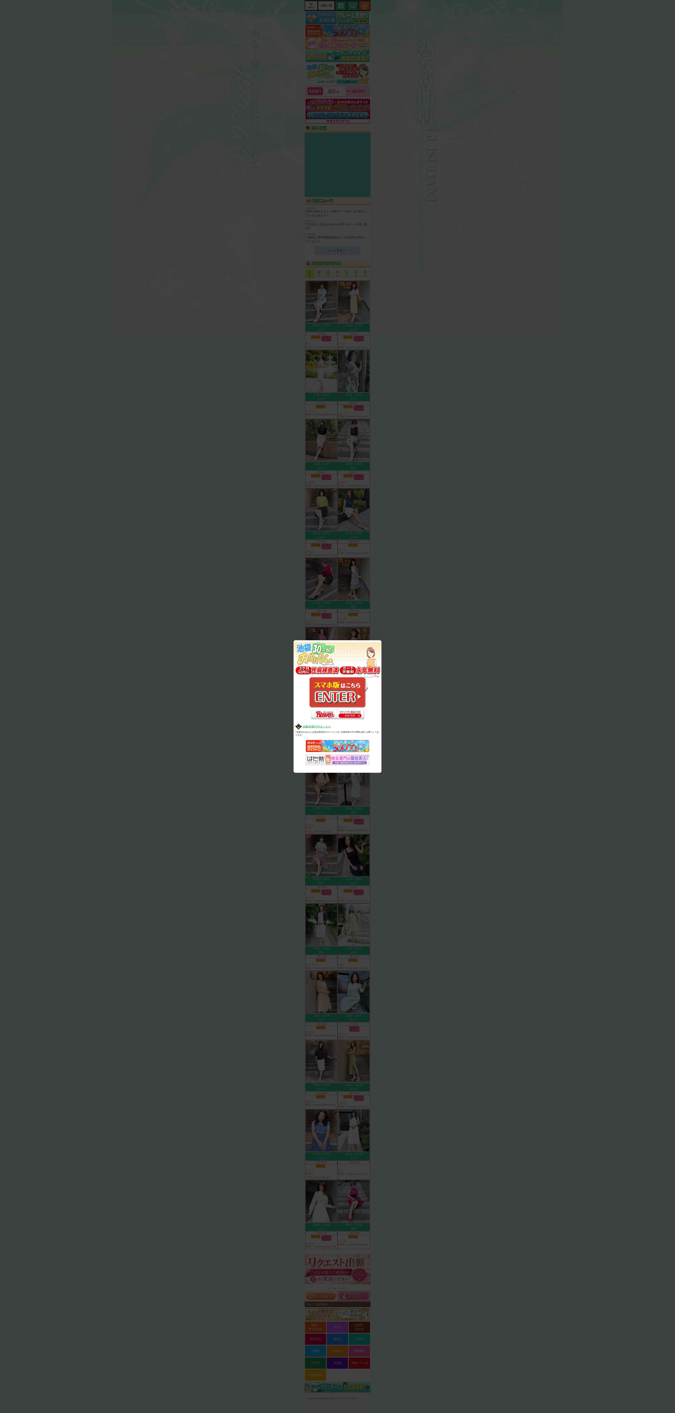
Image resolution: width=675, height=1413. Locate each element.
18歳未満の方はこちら (316, 726)
